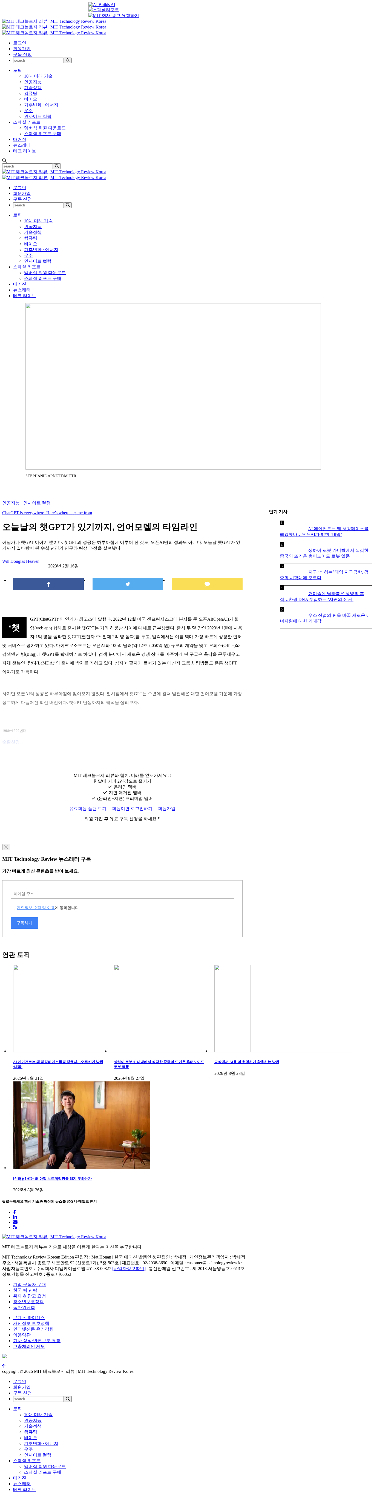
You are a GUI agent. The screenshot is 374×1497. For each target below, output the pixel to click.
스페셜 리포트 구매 (42, 133)
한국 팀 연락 (25, 1290)
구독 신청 (22, 54)
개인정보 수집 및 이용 (36, 907)
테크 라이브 (24, 151)
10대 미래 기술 (38, 76)
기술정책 (33, 87)
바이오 (30, 99)
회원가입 (22, 48)
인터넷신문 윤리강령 (33, 1329)
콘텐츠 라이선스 (29, 1317)
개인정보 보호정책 (31, 1323)
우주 (28, 110)
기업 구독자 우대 (29, 1284)
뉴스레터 (22, 145)
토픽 (17, 70)
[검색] (68, 60)
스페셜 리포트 (27, 122)
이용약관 (22, 1335)
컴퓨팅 (30, 93)
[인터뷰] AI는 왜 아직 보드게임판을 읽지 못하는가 (52, 1179)
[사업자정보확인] (129, 1268)
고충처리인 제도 (29, 1346)
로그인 (19, 43)
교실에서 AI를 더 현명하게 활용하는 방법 (246, 1062)
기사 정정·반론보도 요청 (37, 1340)
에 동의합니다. (48, 908)
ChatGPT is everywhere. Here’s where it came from (47, 512)
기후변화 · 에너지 (41, 105)
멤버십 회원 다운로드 (45, 128)
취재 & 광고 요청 (29, 1296)
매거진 (19, 139)
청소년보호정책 (28, 1301)
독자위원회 (24, 1307)
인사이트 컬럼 (37, 116)
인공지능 (33, 81)
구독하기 (24, 923)
